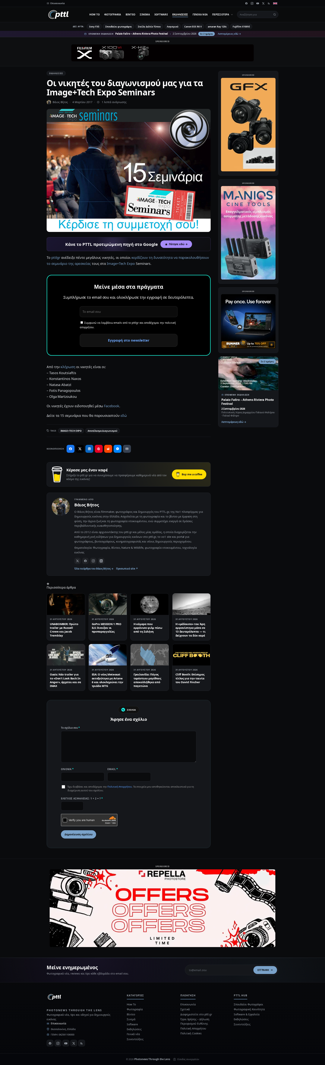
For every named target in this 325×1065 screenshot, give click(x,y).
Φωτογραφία (112, 14)
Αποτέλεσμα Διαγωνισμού (102, 430)
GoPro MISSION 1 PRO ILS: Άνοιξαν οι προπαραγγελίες (106, 628)
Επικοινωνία (58, 1023)
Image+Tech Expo (121, 263)
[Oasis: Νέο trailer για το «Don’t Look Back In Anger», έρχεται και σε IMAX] (66, 654)
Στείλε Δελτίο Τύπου (149, 26)
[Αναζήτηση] (274, 14)
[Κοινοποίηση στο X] (80, 449)
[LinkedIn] (101, 561)
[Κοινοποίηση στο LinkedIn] (89, 449)
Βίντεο (130, 14)
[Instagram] (252, 3)
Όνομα (67, 769)
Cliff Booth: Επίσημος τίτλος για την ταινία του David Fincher (189, 678)
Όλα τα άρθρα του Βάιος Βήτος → (93, 568)
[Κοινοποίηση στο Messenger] (117, 449)
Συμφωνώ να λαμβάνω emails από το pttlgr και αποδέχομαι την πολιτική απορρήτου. (128, 325)
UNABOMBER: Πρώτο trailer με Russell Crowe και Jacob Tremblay (64, 629)
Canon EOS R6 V (193, 26)
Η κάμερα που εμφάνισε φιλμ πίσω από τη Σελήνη (148, 628)
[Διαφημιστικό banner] (162, 52)
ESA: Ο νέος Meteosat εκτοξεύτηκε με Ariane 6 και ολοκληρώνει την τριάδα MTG (107, 680)
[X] (263, 3)
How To (94, 14)
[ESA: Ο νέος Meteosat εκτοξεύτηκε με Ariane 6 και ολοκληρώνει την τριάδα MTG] (108, 654)
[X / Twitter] (77, 561)
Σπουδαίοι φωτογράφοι (118, 26)
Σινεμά (145, 14)
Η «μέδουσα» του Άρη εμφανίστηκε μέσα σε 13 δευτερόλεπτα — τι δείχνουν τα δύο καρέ (190, 629)
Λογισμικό (172, 26)
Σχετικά (185, 1009)
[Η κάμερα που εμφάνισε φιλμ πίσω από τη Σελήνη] (150, 604)
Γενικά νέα (200, 14)
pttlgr (55, 257)
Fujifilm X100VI (241, 26)
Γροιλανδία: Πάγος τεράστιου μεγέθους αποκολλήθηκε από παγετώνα (147, 680)
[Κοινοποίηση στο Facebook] (70, 449)
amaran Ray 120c (217, 26)
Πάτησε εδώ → (178, 244)
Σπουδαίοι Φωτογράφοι (248, 1004)
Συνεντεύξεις (135, 1039)
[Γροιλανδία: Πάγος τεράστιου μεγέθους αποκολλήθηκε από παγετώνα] (150, 654)
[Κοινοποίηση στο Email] (127, 449)
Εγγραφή (263, 970)
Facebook (111, 406)
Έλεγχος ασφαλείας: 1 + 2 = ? (82, 798)
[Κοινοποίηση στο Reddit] (108, 449)
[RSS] (269, 3)
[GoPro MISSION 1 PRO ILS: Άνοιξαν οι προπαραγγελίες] (108, 604)
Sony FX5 (94, 26)
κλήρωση (68, 367)
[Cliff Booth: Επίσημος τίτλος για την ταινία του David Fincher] (191, 654)
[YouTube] (257, 3)
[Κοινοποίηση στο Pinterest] (99, 449)
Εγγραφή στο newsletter (128, 340)
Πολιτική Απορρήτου (119, 786)
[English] (275, 3)
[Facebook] (246, 3)
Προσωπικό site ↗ (127, 568)
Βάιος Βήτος (60, 102)
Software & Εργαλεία (246, 1014)
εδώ (124, 415)
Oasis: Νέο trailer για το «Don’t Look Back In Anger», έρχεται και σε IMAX (65, 680)
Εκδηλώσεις (180, 14)
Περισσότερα (220, 14)
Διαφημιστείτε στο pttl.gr (196, 1014)
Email (112, 769)
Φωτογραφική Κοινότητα (249, 1009)
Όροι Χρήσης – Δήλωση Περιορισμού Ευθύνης (194, 1021)
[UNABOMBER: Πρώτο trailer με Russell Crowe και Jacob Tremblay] (66, 604)
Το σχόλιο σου (70, 727)
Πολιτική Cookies (191, 1033)
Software (161, 14)
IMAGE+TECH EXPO (71, 430)
